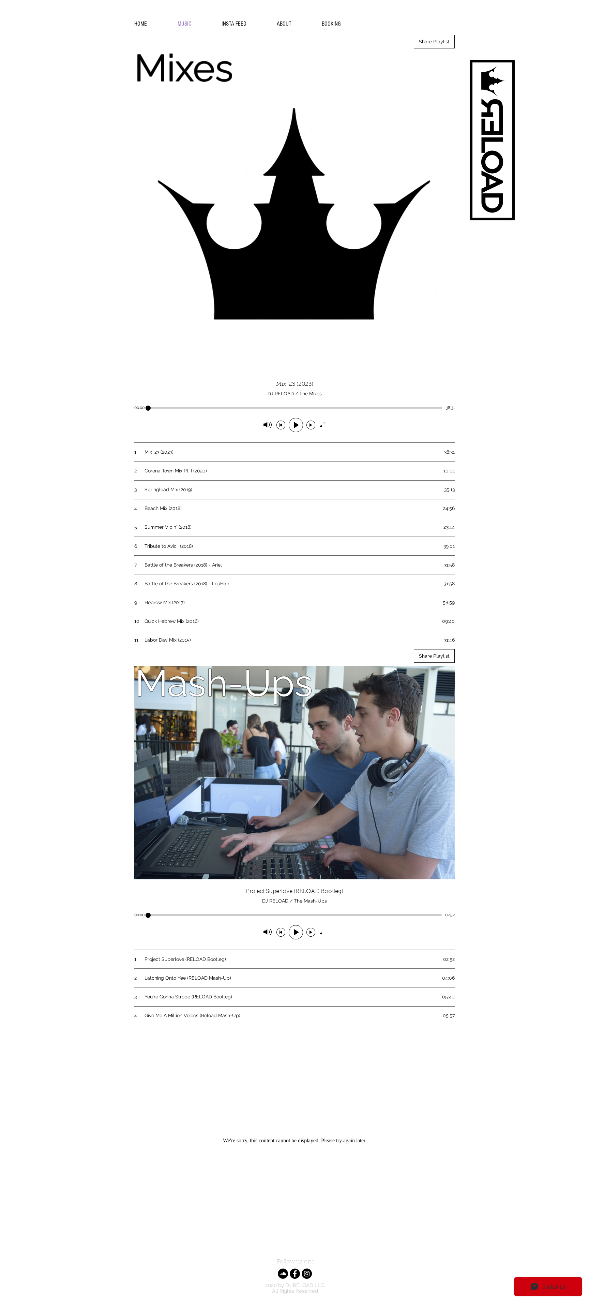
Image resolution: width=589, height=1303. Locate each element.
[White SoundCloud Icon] (449, 24)
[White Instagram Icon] (437, 24)
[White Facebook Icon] (425, 24)
